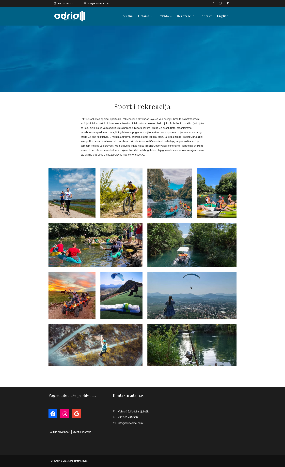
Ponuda (163, 16)
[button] (71, 193)
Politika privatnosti (59, 432)
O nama (143, 16)
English (223, 16)
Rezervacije (185, 16)
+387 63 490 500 (65, 3)
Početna (127, 16)
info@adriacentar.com (98, 3)
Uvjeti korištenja (82, 432)
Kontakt (206, 16)
